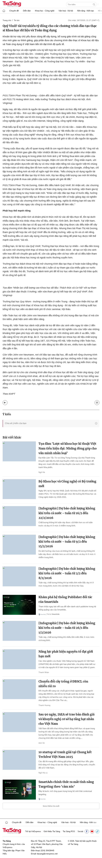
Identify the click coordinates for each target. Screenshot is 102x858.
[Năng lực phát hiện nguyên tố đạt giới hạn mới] (19, 659)
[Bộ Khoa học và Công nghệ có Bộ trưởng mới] (19, 489)
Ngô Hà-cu (43, 773)
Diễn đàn (27, 11)
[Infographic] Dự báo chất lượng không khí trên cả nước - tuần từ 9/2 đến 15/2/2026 (67, 541)
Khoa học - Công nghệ (44, 11)
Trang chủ (7, 20)
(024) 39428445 (47, 850)
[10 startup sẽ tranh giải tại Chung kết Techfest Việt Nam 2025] (19, 760)
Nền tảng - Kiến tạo (85, 11)
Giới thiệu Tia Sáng (52, 831)
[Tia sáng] (12, 4)
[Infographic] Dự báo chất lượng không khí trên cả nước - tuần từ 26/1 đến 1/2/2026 (67, 627)
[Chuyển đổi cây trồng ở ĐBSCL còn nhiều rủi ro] (19, 689)
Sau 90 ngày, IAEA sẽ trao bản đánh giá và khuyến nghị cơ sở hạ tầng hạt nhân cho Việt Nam (66, 719)
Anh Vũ (42, 743)
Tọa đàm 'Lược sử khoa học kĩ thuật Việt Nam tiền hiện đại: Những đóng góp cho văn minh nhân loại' (68, 448)
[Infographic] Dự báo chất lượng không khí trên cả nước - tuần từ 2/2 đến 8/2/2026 (67, 573)
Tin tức (17, 20)
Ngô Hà (42, 472)
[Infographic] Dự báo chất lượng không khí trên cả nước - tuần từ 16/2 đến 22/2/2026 (67, 513)
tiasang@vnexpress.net (47, 854)
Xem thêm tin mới (51, 806)
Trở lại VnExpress (33, 831)
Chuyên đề (14, 11)
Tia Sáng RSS (69, 831)
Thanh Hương (44, 705)
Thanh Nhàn (44, 672)
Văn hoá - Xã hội (66, 11)
